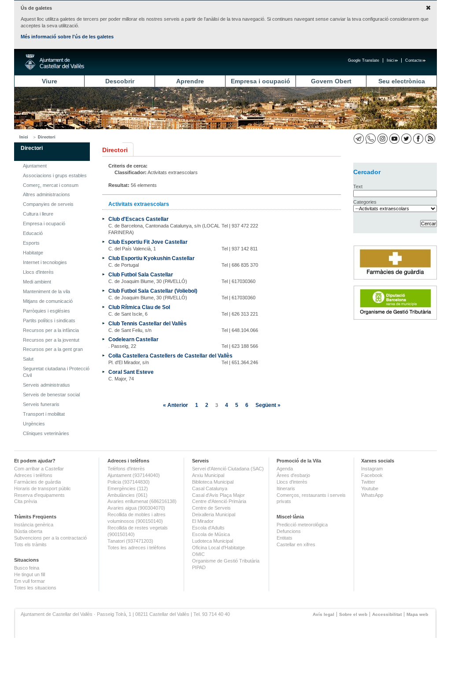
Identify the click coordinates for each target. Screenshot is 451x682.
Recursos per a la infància (51, 330)
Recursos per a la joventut (51, 340)
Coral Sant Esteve (131, 372)
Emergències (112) (127, 488)
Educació (33, 233)
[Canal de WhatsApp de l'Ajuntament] (371, 139)
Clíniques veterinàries (46, 433)
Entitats (284, 537)
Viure (49, 81)
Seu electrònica (401, 81)
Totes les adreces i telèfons (136, 547)
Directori (46, 137)
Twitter (368, 481)
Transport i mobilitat (44, 414)
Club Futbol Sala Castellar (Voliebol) (152, 291)
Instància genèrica (33, 524)
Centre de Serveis (211, 508)
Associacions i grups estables (55, 175)
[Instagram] (382, 139)
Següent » (268, 405)
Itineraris (286, 488)
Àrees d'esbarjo (293, 475)
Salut (28, 358)
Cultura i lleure (38, 213)
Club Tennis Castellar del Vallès (147, 323)
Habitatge (33, 252)
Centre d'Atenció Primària (219, 501)
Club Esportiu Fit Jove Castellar (148, 242)
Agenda (285, 468)
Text (357, 186)
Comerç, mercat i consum (50, 185)
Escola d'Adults (208, 527)
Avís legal (323, 614)
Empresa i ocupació (260, 81)
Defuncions (289, 531)
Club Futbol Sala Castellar (140, 274)
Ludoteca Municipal (212, 541)
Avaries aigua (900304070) (136, 508)
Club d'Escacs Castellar (138, 219)
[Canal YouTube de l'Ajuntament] (394, 139)
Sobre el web (353, 614)
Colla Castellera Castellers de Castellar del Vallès (170, 355)
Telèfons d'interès (126, 468)
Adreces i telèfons (33, 475)
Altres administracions (46, 194)
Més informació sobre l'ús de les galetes (67, 36)
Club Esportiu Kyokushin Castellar (151, 258)
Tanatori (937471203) (130, 541)
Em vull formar (29, 581)
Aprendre (190, 81)
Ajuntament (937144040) (133, 475)
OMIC (198, 554)
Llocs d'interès (38, 272)
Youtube (369, 488)
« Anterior (175, 405)
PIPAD (199, 567)
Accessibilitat (387, 614)
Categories (365, 202)
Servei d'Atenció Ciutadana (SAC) (228, 468)
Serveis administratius (46, 385)
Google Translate (363, 60)
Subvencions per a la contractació (50, 537)
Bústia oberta (28, 531)
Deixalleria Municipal (213, 514)
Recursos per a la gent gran (53, 349)
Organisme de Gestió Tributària (225, 560)
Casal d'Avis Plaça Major (218, 495)
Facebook (372, 475)
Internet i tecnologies (45, 262)
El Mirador (203, 521)
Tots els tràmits (30, 544)
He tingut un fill (29, 574)
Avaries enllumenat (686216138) (142, 501)
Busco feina (26, 567)
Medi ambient (37, 281)
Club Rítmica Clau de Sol (139, 307)
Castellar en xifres (296, 544)
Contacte (413, 60)
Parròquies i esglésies (46, 310)
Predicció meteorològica (302, 524)
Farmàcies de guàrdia (37, 481)
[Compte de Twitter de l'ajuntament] (406, 139)
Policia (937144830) (128, 481)
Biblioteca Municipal (212, 481)
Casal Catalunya (209, 488)
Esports (31, 243)
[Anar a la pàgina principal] (54, 62)
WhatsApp (372, 495)
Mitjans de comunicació (48, 301)
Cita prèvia (25, 501)
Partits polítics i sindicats (49, 320)
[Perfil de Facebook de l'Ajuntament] (418, 139)
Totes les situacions (35, 587)
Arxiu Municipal (208, 475)
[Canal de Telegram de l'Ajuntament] (359, 139)
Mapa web (417, 614)
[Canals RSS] (430, 139)
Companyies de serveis (48, 204)
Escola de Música (211, 534)
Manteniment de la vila (46, 291)
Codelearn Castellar (133, 339)
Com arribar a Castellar (39, 468)
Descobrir (119, 81)
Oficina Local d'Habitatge (218, 547)
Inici (390, 60)
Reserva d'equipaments (39, 495)
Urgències (34, 423)
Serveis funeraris (41, 404)
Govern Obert (331, 81)
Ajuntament (35, 165)
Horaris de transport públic (42, 488)
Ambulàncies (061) (127, 495)
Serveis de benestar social (51, 394)
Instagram (372, 468)
